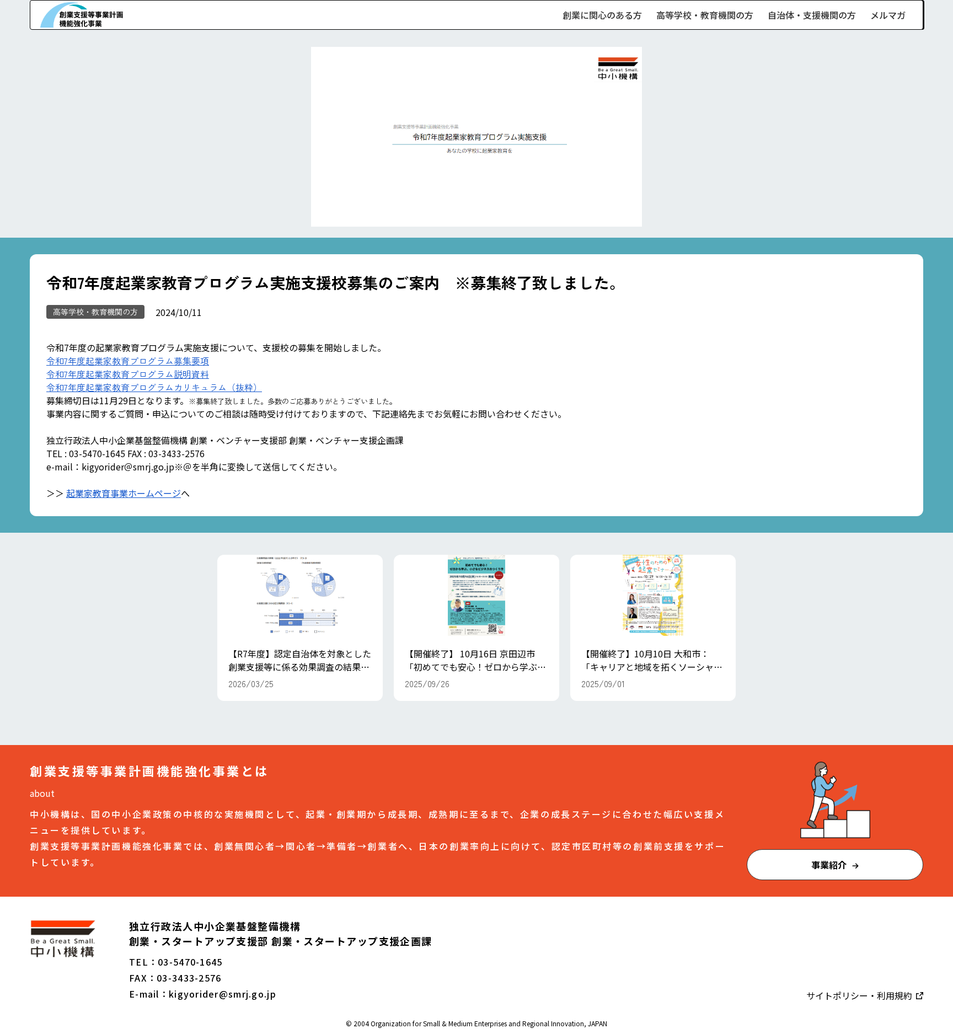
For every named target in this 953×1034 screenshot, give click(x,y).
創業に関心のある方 (602, 15)
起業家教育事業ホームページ (123, 493)
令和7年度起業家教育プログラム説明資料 (127, 374)
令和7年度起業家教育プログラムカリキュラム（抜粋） (154, 387)
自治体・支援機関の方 (812, 15)
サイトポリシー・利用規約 (860, 995)
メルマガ (888, 15)
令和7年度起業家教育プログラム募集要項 (127, 360)
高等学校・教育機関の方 (704, 15)
